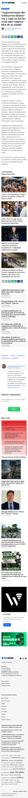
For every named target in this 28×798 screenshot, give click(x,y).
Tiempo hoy (12, 782)
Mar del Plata (5, 8)
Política (3, 714)
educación (12, 762)
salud (6, 780)
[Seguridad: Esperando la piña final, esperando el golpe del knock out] (11, 469)
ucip (22, 782)
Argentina (11, 755)
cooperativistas (20, 355)
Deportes (3, 709)
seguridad (11, 780)
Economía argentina (5, 762)
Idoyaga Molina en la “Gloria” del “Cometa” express (12, 302)
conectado (15, 399)
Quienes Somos (4, 681)
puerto (2, 780)
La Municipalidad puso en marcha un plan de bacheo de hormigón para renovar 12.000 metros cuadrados (13, 314)
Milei (2, 775)
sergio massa (16, 780)
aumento (15, 755)
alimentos (12, 355)
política (20, 777)
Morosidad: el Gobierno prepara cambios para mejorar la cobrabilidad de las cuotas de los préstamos (13, 340)
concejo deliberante (5, 757)
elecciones (19, 762)
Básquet (19, 755)
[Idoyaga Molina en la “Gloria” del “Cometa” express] (11, 500)
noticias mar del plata (15, 775)
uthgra (6, 784)
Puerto (3, 717)
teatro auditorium (4, 782)
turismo (18, 782)
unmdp (2, 784)
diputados (11, 760)
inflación (6, 769)
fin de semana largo (5, 764)
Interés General (5, 701)
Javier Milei (3, 772)
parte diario (3, 777)
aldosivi (3, 755)
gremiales (3, 766)
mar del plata (15, 358)
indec (2, 769)
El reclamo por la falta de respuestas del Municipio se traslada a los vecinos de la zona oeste (13, 327)
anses (6, 755)
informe (10, 769)
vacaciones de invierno (12, 784)
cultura (23, 757)
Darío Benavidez (6, 358)
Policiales (3, 706)
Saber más (7, 624)
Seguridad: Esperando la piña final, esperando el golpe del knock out (12, 292)
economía (18, 760)
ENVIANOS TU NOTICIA (14, 409)
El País (3, 703)
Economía (4, 711)
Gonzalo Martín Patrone (14, 28)
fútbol (12, 765)
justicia (8, 772)
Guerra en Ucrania (10, 766)
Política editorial (5, 683)
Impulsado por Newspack (7, 795)
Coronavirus (15, 758)
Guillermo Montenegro (19, 766)
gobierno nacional (19, 765)
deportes (4, 760)
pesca (8, 777)
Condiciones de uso (5, 685)
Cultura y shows (5, 719)
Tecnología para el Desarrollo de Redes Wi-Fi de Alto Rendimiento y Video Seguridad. (13, 619)
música (6, 775)
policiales (13, 777)
